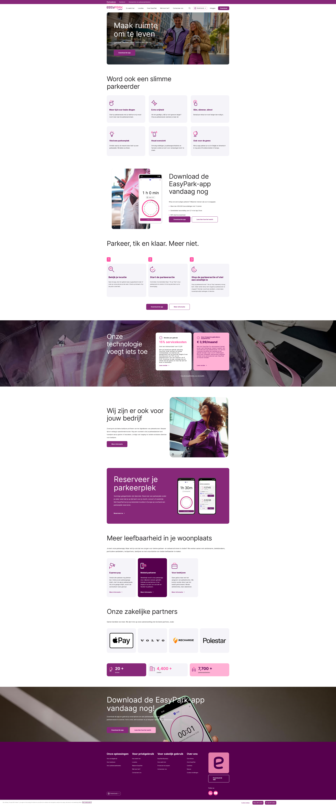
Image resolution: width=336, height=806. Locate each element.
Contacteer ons (136, 772)
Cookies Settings (245, 802)
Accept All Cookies (270, 802)
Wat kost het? (136, 769)
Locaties (134, 762)
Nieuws (189, 769)
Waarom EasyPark (137, 765)
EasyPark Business (163, 758)
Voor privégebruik (112, 758)
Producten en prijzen (164, 765)
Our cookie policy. (86, 802)
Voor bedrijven (111, 762)
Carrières (189, 765)
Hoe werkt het (136, 758)
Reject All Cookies (257, 802)
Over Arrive (190, 758)
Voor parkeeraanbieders (114, 765)
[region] (168, 803)
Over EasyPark (191, 762)
